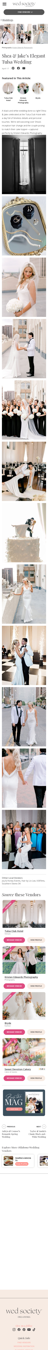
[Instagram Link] (14, 1329)
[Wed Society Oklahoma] (24, 4)
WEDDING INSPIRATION (24, 1346)
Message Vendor (14, 940)
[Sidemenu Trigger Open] (4, 4)
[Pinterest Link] (24, 1329)
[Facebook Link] (19, 1329)
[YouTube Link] (28, 1329)
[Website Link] (24, 1319)
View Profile (36, 940)
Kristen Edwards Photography (22, 48)
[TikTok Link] (33, 1329)
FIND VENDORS (24, 12)
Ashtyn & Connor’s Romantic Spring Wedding (11, 1134)
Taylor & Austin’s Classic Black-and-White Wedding (37, 1134)
